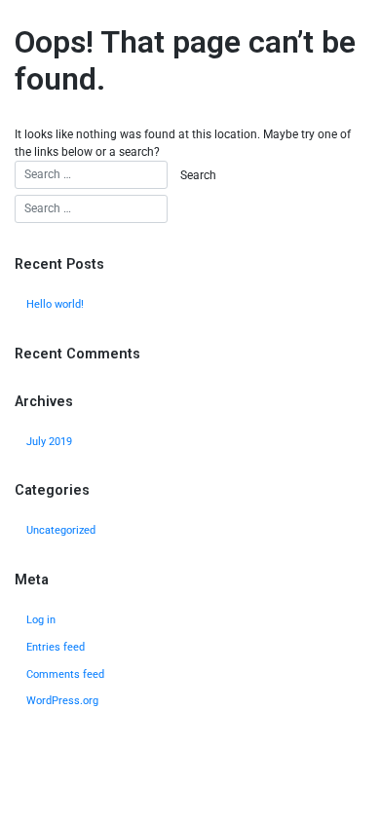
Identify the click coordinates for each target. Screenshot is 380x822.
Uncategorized (60, 530)
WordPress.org (62, 700)
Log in (41, 620)
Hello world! (55, 304)
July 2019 (49, 441)
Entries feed (55, 647)
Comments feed (65, 674)
